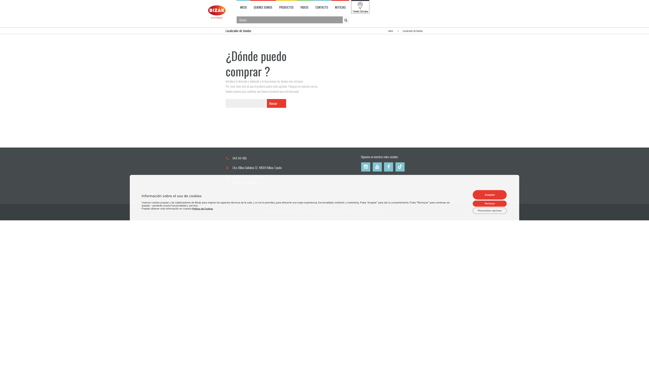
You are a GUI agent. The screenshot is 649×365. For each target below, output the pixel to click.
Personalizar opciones (490, 210)
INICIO (243, 7)
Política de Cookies (202, 208)
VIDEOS (304, 7)
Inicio (390, 31)
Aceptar (490, 195)
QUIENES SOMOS (263, 7)
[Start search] (346, 20)
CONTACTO (321, 7)
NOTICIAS (340, 7)
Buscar (273, 103)
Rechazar (490, 203)
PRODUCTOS (286, 7)
